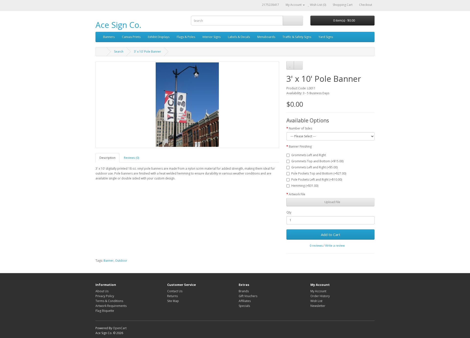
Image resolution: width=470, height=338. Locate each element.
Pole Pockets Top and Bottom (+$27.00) (318, 173)
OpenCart (120, 328)
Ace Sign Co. (118, 24)
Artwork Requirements (111, 306)
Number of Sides (300, 128)
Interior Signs (211, 37)
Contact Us (174, 291)
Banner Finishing (300, 146)
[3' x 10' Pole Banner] (187, 104)
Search (118, 51)
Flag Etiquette (104, 311)
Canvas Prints (131, 37)
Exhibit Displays (158, 37)
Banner (109, 260)
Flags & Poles (186, 37)
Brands (244, 291)
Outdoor (121, 260)
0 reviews (316, 246)
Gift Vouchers (248, 296)
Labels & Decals (239, 37)
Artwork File (297, 194)
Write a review (335, 246)
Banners (109, 37)
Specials (244, 306)
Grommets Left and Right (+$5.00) (314, 167)
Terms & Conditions (109, 301)
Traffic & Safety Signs (296, 37)
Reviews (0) (131, 158)
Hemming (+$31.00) (304, 186)
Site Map (173, 301)
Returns (172, 296)
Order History (320, 296)
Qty (288, 212)
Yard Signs (325, 37)
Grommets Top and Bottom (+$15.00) (317, 161)
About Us (101, 291)
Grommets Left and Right (308, 155)
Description (107, 158)
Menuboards (266, 37)
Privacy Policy (104, 296)
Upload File (332, 202)
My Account (318, 291)
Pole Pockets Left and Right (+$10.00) (316, 179)
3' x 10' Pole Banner (147, 51)
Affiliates (245, 301)
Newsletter (317, 306)
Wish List (316, 301)
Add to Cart (330, 234)
